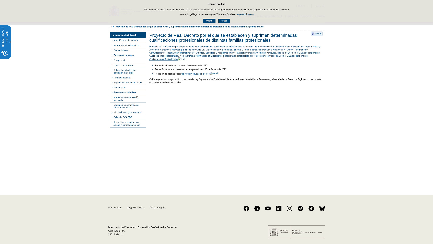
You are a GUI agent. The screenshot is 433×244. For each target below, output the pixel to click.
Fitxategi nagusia (121, 77)
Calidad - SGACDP (122, 117)
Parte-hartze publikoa (124, 92)
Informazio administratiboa (126, 45)
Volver (318, 33)
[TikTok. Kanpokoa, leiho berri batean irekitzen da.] (311, 208)
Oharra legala (157, 207)
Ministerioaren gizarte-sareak (127, 112)
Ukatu (224, 21)
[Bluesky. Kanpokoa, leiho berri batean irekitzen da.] (322, 208)
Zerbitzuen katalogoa (123, 55)
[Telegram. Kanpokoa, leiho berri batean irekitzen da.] (300, 208)
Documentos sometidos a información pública (126, 106)
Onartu (209, 21)
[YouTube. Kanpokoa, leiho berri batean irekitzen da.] (268, 208)
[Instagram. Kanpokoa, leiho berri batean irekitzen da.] (289, 208)
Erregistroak (119, 60)
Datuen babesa (120, 50)
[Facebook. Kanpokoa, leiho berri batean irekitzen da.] (246, 208)
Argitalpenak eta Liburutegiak (127, 82)
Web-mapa (114, 207)
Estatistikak (119, 87)
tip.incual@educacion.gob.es (195, 74)
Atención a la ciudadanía (125, 40)
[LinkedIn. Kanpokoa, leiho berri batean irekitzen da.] (278, 208)
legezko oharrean (245, 14)
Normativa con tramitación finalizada (126, 98)
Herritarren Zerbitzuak (123, 35)
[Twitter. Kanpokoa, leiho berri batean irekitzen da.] (257, 208)
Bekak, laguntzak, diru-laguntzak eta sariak (124, 71)
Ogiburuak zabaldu (110, 26)
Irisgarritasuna (135, 207)
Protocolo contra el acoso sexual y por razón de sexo (126, 123)
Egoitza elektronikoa (123, 65)
